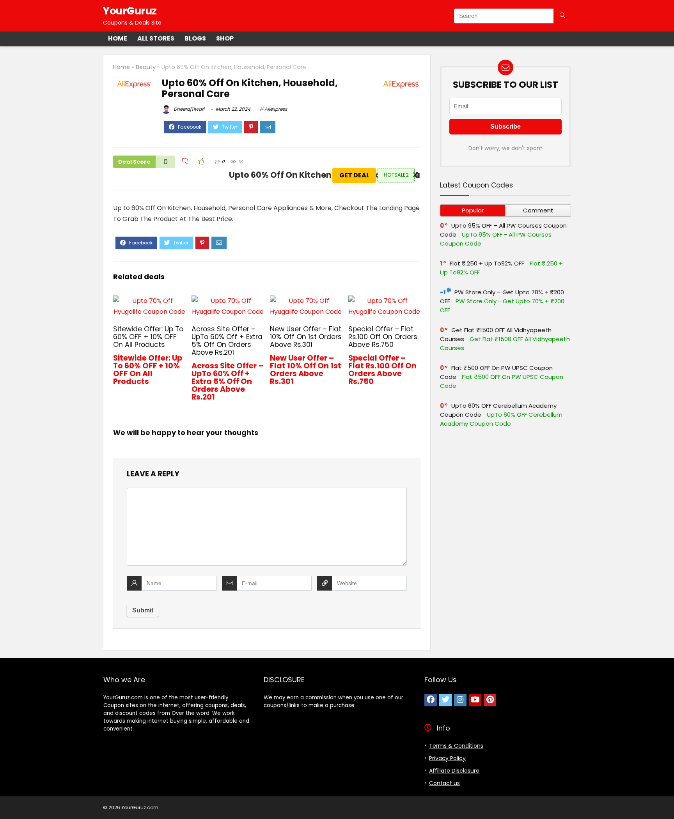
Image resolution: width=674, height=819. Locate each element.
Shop (225, 38)
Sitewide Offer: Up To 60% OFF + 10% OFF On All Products (148, 336)
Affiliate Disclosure (454, 771)
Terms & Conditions (456, 746)
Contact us (444, 783)
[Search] (562, 16)
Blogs (195, 38)
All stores (155, 38)
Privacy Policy (447, 758)
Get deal (354, 175)
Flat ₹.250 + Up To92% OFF (487, 263)
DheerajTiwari (188, 109)
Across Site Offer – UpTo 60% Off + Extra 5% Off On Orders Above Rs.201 (227, 340)
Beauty (146, 67)
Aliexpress (275, 109)
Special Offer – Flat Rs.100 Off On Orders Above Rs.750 (382, 336)
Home (117, 38)
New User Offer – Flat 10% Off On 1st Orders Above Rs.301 (306, 336)
